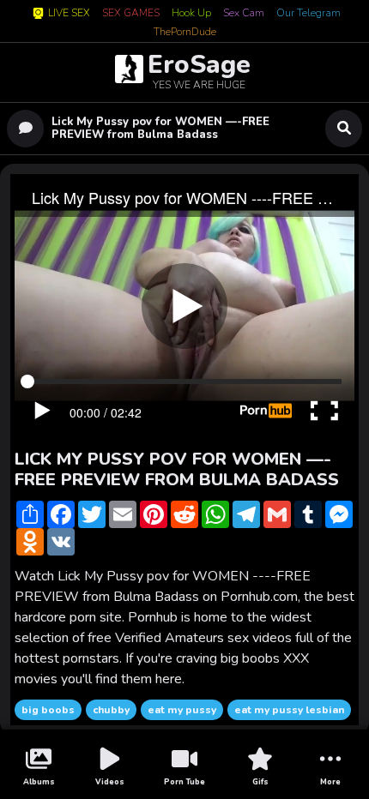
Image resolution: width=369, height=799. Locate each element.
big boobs (48, 710)
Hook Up (191, 13)
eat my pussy (182, 710)
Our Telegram (308, 13)
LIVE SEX (69, 13)
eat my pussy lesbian (289, 710)
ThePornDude (185, 32)
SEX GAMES (131, 13)
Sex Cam (243, 13)
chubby (111, 710)
